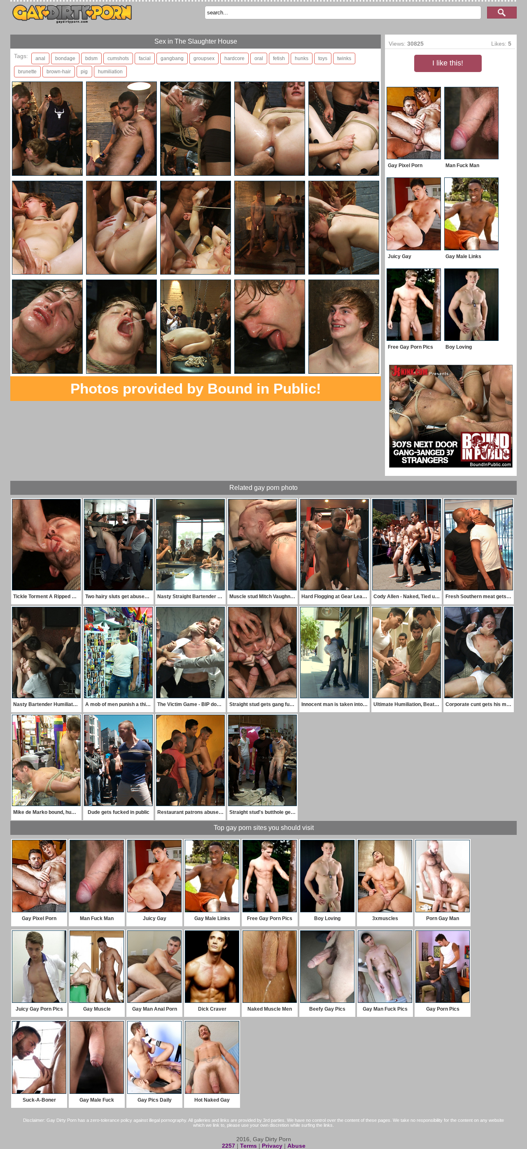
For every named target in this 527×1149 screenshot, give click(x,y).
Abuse (296, 1145)
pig (84, 72)
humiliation (110, 72)
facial (145, 58)
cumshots (118, 58)
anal (40, 58)
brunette (27, 72)
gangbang (172, 58)
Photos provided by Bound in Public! (195, 388)
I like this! (447, 63)
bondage (65, 58)
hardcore (234, 58)
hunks (301, 58)
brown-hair (59, 72)
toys (322, 58)
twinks (344, 58)
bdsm (91, 58)
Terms (248, 1145)
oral (258, 58)
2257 (228, 1145)
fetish (279, 58)
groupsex (204, 58)
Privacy (272, 1145)
